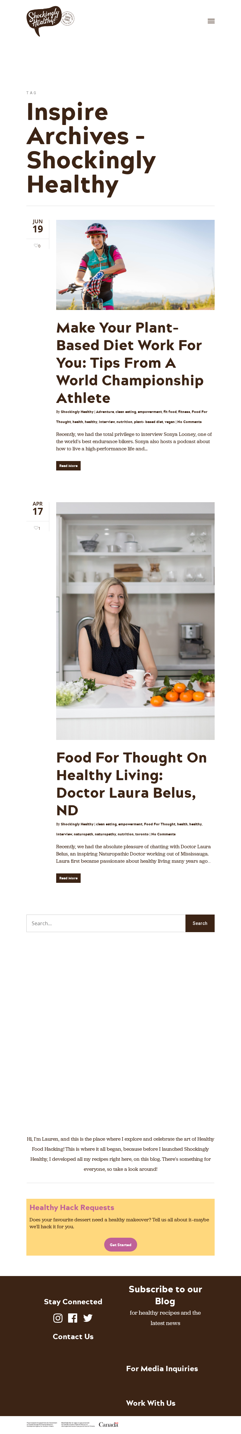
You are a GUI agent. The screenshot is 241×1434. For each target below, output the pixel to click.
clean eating (125, 412)
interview (107, 422)
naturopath (83, 834)
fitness (184, 412)
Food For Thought (159, 824)
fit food (170, 412)
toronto (142, 834)
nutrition (124, 422)
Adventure (105, 412)
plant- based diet (148, 422)
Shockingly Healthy (77, 412)
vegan (170, 422)
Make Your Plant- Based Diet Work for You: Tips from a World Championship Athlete (130, 362)
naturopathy (105, 834)
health (77, 422)
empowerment (150, 412)
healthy (91, 422)
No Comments (189, 422)
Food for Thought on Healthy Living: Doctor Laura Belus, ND (131, 783)
